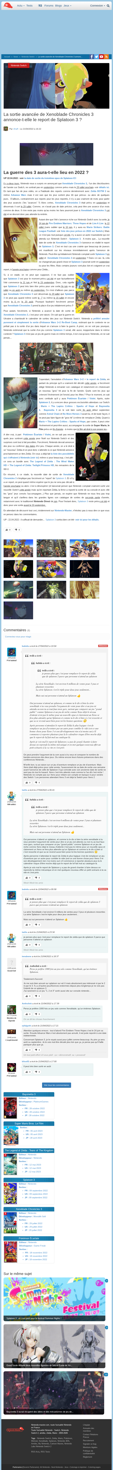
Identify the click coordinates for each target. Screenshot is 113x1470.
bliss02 (25, 1061)
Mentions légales (90, 1447)
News (16, 57)
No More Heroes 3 (72, 414)
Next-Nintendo (57, 1467)
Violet (92, 398)
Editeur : (23, 1098)
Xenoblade (43, 1441)
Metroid (34, 1441)
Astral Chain (53, 414)
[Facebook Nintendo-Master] (91, 56)
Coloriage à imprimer (78, 1467)
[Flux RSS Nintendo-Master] (106, 56)
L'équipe (86, 1425)
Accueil (7, 57)
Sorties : (23, 1105)
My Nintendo (43, 1444)
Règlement (87, 1457)
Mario (60, 1438)
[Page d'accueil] (15, 1429)
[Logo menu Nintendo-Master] (7, 5)
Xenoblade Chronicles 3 (74, 183)
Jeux (67, 5)
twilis (24, 790)
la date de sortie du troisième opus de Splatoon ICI (50, 178)
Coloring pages (94, 1467)
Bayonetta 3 (50, 410)
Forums (48, 5)
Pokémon (68, 1438)
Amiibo (34, 1444)
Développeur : (26, 1101)
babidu (25, 646)
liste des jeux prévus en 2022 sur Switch (82, 231)
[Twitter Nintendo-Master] (96, 56)
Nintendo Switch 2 (43, 1446)
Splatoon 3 (75, 238)
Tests (29, 5)
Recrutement (88, 1440)
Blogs (58, 5)
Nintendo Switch (28, 57)
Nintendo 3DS (63, 1441)
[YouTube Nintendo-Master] (101, 56)
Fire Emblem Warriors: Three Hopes (67, 223)
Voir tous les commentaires (56, 1085)
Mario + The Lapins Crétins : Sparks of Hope (67, 406)
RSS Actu (35, 1452)
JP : (27, 1115)
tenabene (26, 956)
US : (27, 1112)
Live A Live (97, 223)
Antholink (27, 1003)
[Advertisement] (56, 32)
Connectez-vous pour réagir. (18, 636)
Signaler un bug (89, 1444)
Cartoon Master (56, 1444)
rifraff (15, 129)
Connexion (97, 5)
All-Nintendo (45, 1467)
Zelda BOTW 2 (98, 191)
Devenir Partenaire (30, 1467)
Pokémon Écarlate (76, 398)
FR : (27, 1108)
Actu (20, 5)
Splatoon (52, 1441)
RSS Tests (45, 1452)
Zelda (54, 1438)
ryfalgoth (26, 1025)
